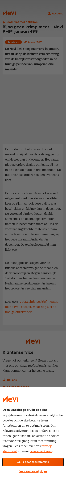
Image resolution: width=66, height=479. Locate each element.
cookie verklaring (41, 451)
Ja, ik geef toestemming (33, 462)
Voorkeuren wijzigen (33, 471)
